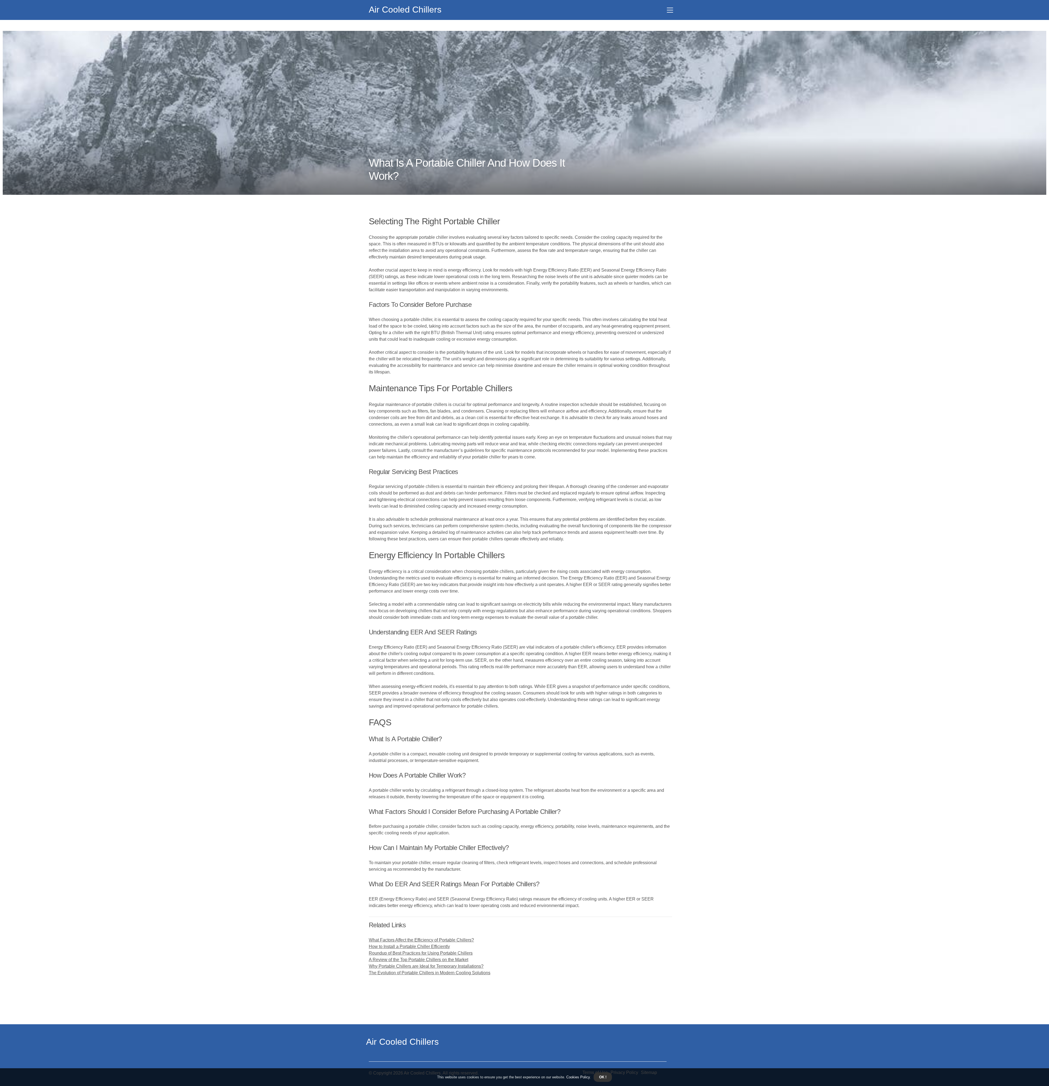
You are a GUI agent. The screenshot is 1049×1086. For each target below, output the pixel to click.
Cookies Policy (577, 1077)
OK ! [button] (602, 1077)
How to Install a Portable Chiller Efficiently (409, 946)
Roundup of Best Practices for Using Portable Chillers (421, 953)
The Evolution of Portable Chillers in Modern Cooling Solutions (429, 972)
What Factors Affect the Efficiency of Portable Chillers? (421, 940)
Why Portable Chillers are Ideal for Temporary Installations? (426, 966)
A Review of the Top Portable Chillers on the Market (418, 959)
